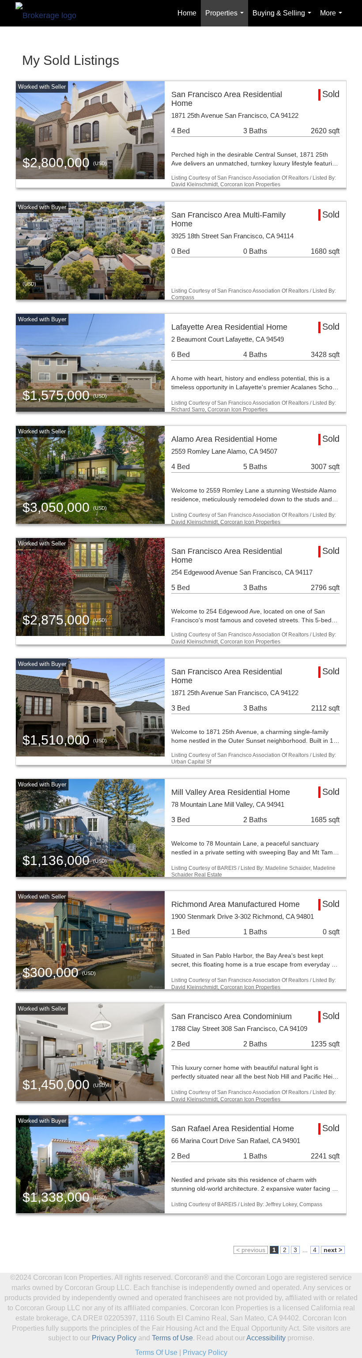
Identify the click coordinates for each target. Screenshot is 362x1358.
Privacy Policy (114, 1338)
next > (333, 1249)
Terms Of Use (156, 1352)
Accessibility (266, 1338)
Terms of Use (172, 1338)
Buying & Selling (284, 17)
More (333, 17)
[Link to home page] (50, 13)
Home (186, 13)
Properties (226, 17)
